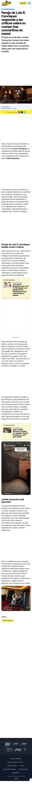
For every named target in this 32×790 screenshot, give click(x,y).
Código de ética (15, 772)
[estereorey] (24, 749)
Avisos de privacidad (12, 765)
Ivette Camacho (7, 620)
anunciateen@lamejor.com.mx (16, 762)
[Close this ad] (31, 779)
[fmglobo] (18, 749)
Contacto (22, 765)
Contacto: (15, 758)
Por (5, 106)
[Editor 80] (16, 778)
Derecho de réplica (23, 769)
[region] (16, 128)
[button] (29, 3)
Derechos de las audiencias (9, 769)
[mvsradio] (15, 744)
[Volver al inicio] (6, 3)
